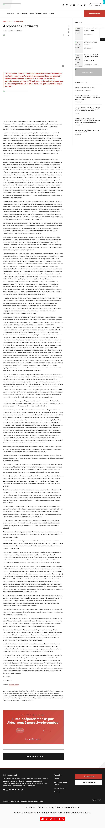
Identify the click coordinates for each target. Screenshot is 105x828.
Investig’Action (14, 684)
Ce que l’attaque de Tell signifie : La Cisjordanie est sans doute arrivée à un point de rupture (87, 97)
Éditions (39, 14)
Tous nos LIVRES (87, 72)
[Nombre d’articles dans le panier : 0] (102, 30)
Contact (56, 778)
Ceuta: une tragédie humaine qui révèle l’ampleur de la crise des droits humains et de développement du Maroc (87, 109)
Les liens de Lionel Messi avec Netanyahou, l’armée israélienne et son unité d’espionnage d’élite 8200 (87, 120)
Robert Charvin (8, 30)
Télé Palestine (22, 14)
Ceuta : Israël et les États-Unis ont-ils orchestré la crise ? (87, 131)
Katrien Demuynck (89, 64)
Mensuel (20, 731)
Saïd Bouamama (88, 34)
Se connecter (95, 5)
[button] (33, 756)
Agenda (51, 14)
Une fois (47, 731)
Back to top (101, 764)
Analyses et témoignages (13, 21)
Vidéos (31, 14)
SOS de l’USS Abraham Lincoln (84, 88)
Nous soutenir (94, 14)
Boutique (78, 22)
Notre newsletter (89, 782)
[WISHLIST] (102, 35)
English (100, 800)
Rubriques (10, 14)
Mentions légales (59, 788)
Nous (45, 14)
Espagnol (94, 800)
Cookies (56, 792)
